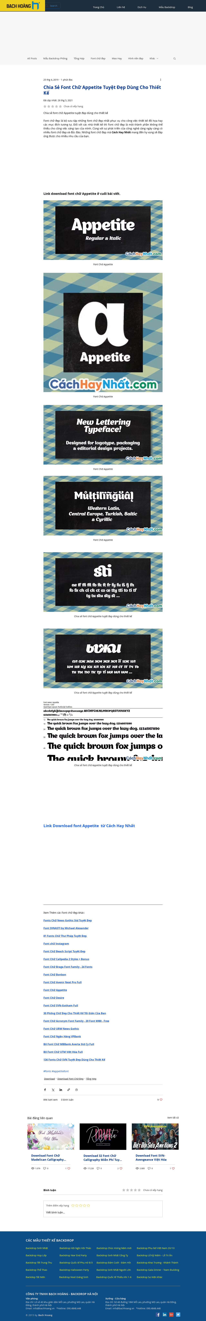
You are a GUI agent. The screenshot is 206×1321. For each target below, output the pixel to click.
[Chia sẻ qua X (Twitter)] (52, 1089)
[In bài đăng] (76, 1089)
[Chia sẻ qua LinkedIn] (60, 1089)
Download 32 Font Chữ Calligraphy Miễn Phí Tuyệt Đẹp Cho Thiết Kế (103, 1158)
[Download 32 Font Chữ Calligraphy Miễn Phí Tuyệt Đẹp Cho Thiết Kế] (103, 1136)
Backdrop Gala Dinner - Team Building (158, 1269)
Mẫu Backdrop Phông (55, 58)
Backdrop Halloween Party (74, 1269)
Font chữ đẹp (98, 58)
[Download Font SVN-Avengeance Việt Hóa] (155, 1136)
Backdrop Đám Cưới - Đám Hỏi (114, 1262)
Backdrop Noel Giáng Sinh (73, 1277)
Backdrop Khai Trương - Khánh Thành (157, 1262)
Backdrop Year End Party (73, 1255)
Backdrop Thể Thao (36, 1269)
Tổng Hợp (79, 58)
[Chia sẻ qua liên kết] (68, 1089)
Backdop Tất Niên (35, 1277)
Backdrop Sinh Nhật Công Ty (112, 1255)
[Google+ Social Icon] (171, 1314)
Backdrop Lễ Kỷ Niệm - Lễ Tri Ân (154, 1255)
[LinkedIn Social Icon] (165, 1314)
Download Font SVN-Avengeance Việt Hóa (151, 1158)
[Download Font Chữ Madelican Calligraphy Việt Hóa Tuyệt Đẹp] (50, 1136)
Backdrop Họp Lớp (36, 1255)
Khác (152, 58)
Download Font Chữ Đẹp (70, 1078)
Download (49, 1078)
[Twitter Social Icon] (178, 1314)
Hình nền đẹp (135, 58)
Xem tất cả (173, 1117)
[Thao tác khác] (161, 80)
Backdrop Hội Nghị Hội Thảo (75, 1248)
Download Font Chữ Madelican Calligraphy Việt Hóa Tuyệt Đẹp (47, 1158)
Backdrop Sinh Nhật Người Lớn (114, 1269)
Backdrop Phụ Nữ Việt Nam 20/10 (156, 1248)
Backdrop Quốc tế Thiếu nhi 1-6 (113, 1277)
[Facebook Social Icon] (158, 1314)
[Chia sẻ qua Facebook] (45, 1089)
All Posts (32, 58)
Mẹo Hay (117, 58)
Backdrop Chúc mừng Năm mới (114, 1248)
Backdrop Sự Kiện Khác (149, 1277)
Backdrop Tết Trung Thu (39, 1262)
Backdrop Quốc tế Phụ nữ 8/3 (76, 1262)
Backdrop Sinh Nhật (37, 1248)
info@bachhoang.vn (44, 1308)
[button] (174, 58)
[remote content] (103, 165)
